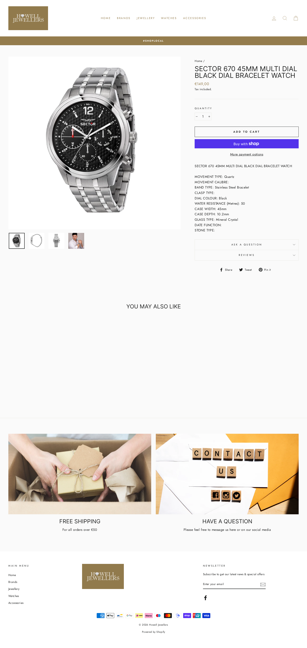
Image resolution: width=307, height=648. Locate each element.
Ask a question (246, 244)
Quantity (203, 108)
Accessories (194, 18)
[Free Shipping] (79, 474)
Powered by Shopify (153, 632)
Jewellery (146, 18)
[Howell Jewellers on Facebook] (205, 597)
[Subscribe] (263, 584)
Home (106, 18)
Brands (124, 18)
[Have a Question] (227, 474)
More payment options (246, 154)
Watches (169, 18)
